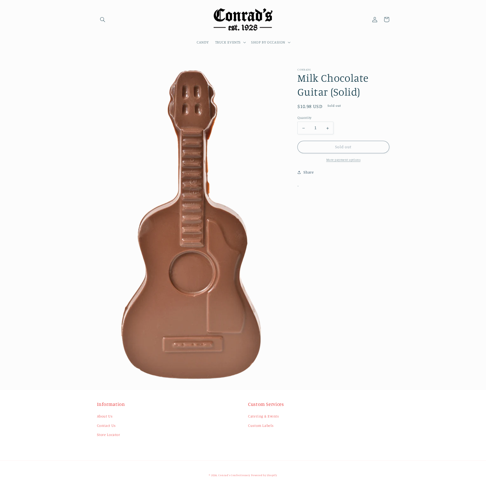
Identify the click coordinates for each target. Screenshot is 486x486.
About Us (105, 416)
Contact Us (106, 425)
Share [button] (308, 172)
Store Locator (108, 434)
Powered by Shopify (264, 475)
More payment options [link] (343, 160)
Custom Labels (260, 425)
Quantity (304, 118)
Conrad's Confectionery (234, 475)
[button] (103, 19)
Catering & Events (263, 416)
